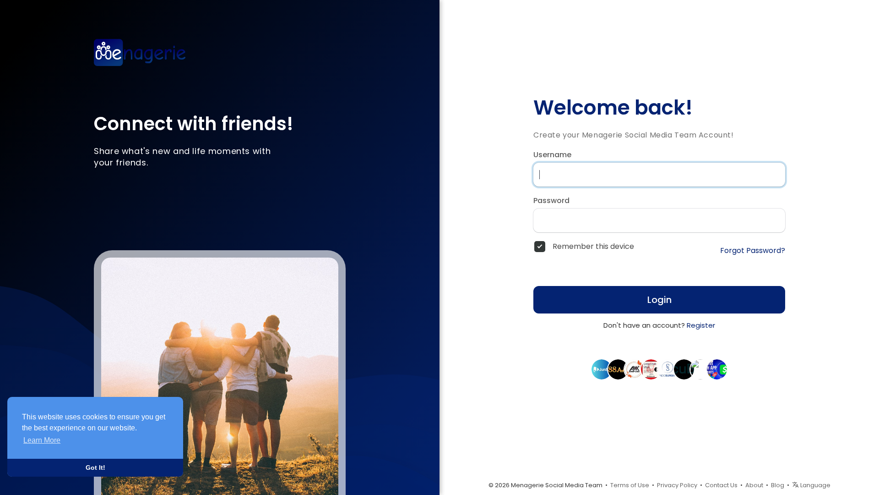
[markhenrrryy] (700, 369)
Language (814, 485)
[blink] (651, 369)
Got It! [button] (95, 467)
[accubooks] (684, 369)
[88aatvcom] (618, 369)
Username (552, 155)
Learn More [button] (41, 440)
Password (551, 201)
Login (659, 299)
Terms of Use (629, 485)
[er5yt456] (717, 369)
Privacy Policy (677, 485)
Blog (777, 485)
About (754, 485)
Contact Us (721, 485)
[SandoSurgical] (667, 369)
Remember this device (593, 247)
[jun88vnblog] (601, 369)
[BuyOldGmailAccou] (634, 369)
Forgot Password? (752, 251)
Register (701, 325)
